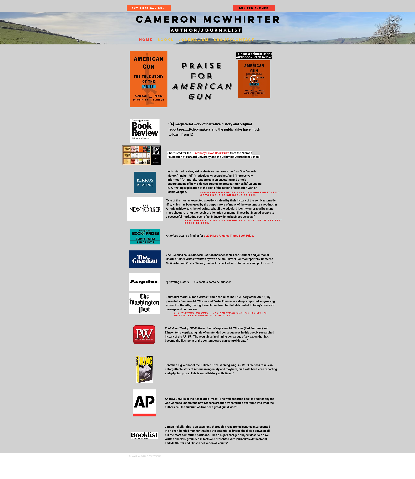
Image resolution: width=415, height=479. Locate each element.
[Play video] (254, 79)
